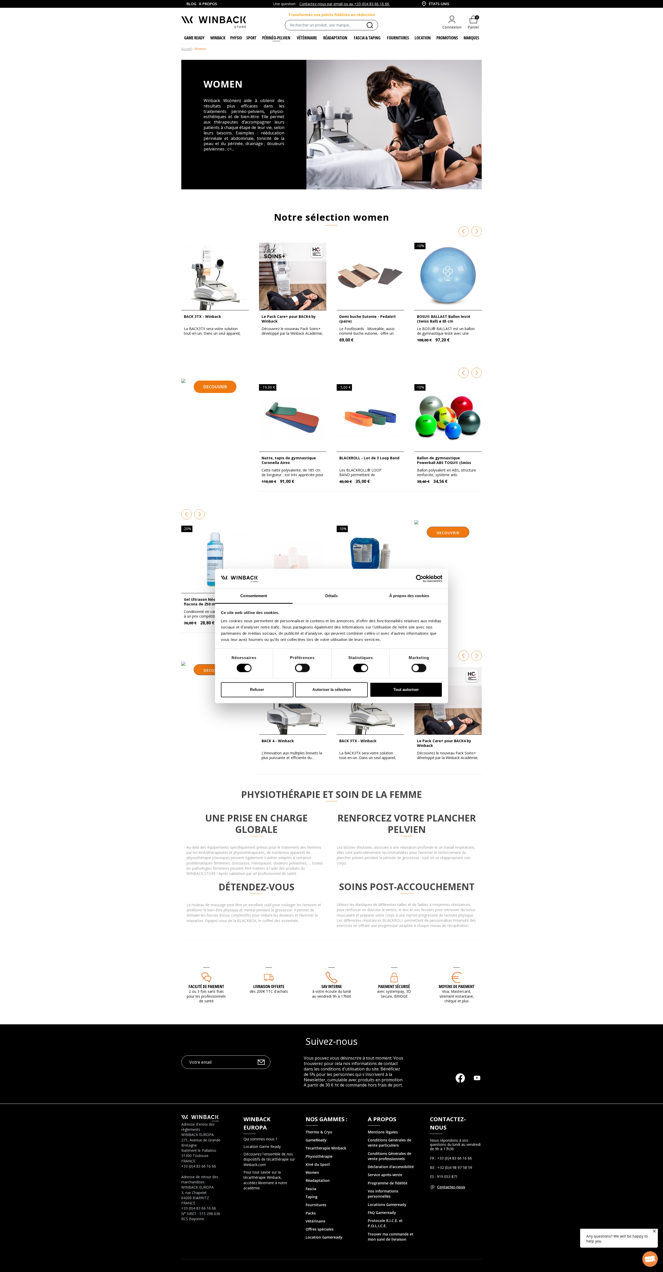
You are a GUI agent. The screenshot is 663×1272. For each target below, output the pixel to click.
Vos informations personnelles (383, 1194)
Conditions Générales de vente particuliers (389, 1143)
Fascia (311, 1188)
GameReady (316, 1140)
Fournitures (316, 1204)
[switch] (302, 668)
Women (312, 1172)
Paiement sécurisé (394, 986)
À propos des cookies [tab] (409, 596)
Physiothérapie (319, 1156)
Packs (311, 1213)
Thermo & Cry (318, 1132)
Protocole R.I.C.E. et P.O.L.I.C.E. (385, 1223)
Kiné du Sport (318, 1164)
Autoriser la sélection (331, 689)
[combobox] (435, 4)
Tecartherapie (318, 1148)
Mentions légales (383, 1132)
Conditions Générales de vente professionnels (389, 1156)
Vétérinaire (315, 1221)
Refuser (257, 689)
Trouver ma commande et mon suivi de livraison (390, 1237)
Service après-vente (385, 1174)
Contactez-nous (451, 1186)
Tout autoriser (406, 689)
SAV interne (331, 986)
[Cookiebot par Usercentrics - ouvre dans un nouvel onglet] (419, 579)
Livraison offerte (268, 986)
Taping (312, 1196)
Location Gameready (324, 1237)
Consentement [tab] (253, 596)
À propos (208, 3)
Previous (463, 231)
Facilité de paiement (206, 986)
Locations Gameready (387, 1204)
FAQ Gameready (382, 1212)
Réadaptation (318, 1180)
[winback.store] (213, 21)
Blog (191, 3)
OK (261, 1062)
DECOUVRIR (215, 387)
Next (476, 231)
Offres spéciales (320, 1229)
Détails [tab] (331, 596)
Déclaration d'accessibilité (391, 1166)
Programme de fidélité (387, 1183)
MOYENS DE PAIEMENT (456, 986)
